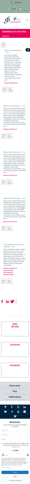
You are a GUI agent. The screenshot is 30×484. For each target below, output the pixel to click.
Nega (15, 476)
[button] (28, 454)
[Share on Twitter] (12, 301)
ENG (14, 9)
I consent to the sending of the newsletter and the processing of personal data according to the (16, 445)
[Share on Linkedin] (8, 301)
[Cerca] (25, 9)
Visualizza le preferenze (15, 480)
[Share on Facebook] (3, 301)
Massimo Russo (8, 274)
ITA (9, 9)
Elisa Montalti (8, 272)
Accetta (15, 472)
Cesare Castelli (8, 270)
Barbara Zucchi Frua (11, 83)
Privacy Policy (16, 447)
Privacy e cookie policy (6, 467)
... (8, 80)
